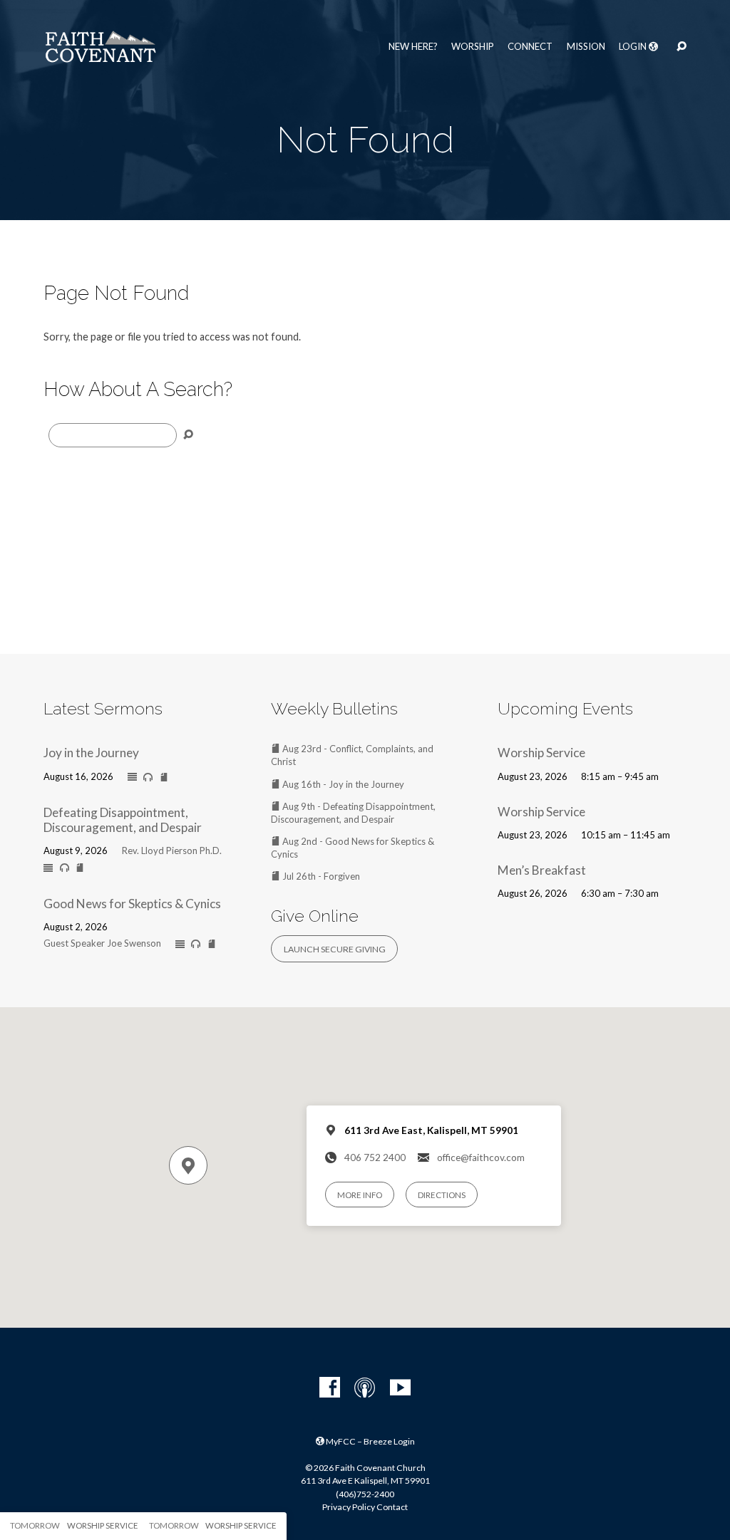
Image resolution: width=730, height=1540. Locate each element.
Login (634, 46)
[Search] (188, 435)
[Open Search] (682, 47)
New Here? (413, 46)
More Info (359, 1195)
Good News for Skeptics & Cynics (132, 903)
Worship (472, 46)
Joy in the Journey (91, 752)
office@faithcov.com (481, 1157)
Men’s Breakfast (542, 870)
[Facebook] (329, 1388)
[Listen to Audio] (148, 777)
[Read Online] (132, 777)
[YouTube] (400, 1388)
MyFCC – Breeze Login (369, 1441)
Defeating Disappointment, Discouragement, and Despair (122, 820)
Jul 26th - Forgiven (320, 876)
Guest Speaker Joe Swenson (102, 943)
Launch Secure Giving (335, 949)
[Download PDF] (164, 777)
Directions (442, 1195)
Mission (586, 46)
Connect (530, 46)
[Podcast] (364, 1388)
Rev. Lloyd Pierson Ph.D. (172, 850)
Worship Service (541, 752)
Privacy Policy (348, 1507)
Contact (392, 1507)
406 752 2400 (375, 1157)
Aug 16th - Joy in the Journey (342, 784)
